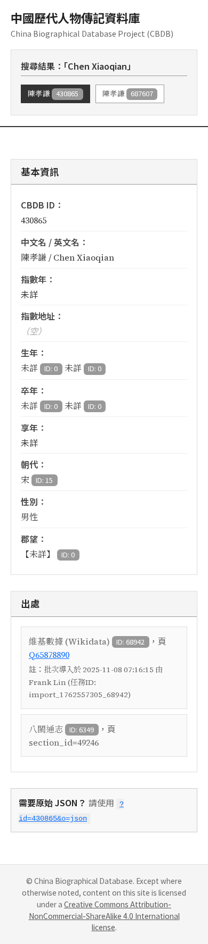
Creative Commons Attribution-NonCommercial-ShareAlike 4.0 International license (104, 916)
